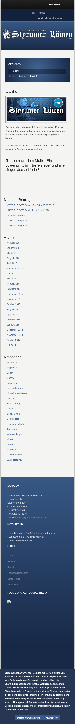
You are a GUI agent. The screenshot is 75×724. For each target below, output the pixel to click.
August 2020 (13, 242)
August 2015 (13, 309)
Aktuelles (22, 76)
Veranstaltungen (15, 434)
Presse (10, 398)
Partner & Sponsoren (17, 572)
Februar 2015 (13, 319)
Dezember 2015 (15, 293)
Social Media (13, 413)
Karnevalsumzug (15, 388)
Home (12, 76)
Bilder (10, 372)
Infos (33, 13)
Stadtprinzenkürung (16, 423)
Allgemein (12, 367)
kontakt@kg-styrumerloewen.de (30, 517)
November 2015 (15, 298)
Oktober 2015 (13, 304)
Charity (10, 377)
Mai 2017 (11, 278)
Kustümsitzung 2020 (17, 220)
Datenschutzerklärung (28, 717)
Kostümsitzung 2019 (17, 225)
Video (10, 439)
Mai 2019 (11, 252)
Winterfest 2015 (14, 459)
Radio (10, 408)
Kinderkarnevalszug (17, 393)
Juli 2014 (11, 345)
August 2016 (13, 283)
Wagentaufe (13, 449)
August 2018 (13, 258)
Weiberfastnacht (15, 454)
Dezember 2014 (15, 329)
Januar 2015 (13, 324)
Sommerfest (13, 418)
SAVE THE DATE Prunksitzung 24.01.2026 (28, 210)
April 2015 (12, 314)
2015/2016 (12, 362)
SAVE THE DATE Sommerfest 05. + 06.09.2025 (30, 205)
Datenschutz (13, 578)
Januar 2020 (13, 247)
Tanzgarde (12, 428)
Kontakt (42, 13)
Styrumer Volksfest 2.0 (18, 215)
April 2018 (12, 263)
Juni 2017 (12, 273)
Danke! (12, 91)
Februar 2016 (13, 288)
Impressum (12, 584)
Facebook (12, 382)
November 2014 (15, 334)
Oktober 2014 (13, 339)
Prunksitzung (13, 403)
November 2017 (15, 268)
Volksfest (11, 444)
